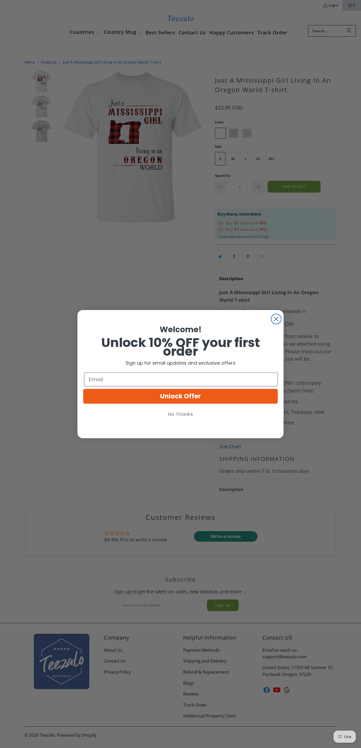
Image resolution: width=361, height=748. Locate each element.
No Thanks (180, 414)
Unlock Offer (180, 396)
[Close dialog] (276, 319)
